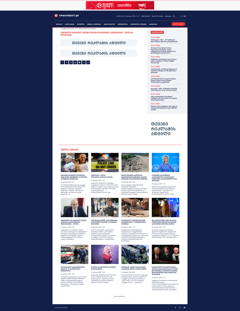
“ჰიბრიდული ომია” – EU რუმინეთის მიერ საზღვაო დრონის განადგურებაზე (164, 40)
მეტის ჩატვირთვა (119, 296)
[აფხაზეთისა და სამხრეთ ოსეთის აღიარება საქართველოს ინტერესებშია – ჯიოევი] (74, 207)
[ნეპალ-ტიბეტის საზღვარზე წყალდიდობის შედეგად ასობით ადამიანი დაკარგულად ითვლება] (135, 162)
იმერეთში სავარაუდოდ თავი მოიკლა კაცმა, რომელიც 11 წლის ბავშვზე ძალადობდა (164, 61)
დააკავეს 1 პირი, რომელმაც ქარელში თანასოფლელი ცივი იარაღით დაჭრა (164, 89)
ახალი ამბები (155, 37)
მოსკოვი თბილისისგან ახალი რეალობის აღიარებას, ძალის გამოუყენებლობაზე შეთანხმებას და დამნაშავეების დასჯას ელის (163, 50)
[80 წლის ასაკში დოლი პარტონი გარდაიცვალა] (105, 254)
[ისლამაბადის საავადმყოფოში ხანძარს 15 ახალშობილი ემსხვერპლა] (74, 254)
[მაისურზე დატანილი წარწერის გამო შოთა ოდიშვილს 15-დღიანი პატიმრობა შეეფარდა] (74, 162)
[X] (183, 16)
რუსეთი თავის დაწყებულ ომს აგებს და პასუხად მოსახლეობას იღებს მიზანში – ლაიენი (164, 108)
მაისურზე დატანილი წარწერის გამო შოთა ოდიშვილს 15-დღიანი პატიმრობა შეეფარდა (74, 177)
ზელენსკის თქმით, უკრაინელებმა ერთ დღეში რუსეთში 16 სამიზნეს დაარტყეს (104, 222)
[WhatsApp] (71, 62)
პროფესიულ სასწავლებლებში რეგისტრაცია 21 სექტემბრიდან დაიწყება (133, 222)
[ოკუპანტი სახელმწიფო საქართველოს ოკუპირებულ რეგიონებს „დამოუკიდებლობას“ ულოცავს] (165, 162)
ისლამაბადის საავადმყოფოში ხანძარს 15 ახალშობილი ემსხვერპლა (73, 269)
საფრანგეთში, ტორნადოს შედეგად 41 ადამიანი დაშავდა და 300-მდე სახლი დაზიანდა (164, 70)
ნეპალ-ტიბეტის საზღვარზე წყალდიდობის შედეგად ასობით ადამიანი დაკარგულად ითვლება (134, 177)
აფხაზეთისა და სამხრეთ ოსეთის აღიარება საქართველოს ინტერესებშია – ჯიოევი (73, 222)
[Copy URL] (88, 62)
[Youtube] (185, 16)
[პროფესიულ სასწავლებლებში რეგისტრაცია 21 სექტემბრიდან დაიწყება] (135, 207)
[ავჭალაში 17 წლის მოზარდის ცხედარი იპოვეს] (105, 162)
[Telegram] (79, 62)
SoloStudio (65, 307)
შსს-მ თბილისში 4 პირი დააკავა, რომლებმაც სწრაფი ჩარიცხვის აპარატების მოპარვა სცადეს (164, 222)
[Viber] (84, 62)
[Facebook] (180, 16)
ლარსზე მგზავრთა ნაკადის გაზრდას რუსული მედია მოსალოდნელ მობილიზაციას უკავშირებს (163, 80)
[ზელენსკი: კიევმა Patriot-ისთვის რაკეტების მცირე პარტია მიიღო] (135, 254)
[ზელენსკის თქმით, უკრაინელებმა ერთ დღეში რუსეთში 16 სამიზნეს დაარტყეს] (105, 207)
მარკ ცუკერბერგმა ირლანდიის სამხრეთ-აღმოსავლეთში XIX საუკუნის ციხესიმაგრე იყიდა (164, 98)
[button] (173, 16)
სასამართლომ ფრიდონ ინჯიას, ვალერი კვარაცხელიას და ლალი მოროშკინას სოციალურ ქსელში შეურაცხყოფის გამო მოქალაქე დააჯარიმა (165, 270)
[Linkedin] (75, 62)
